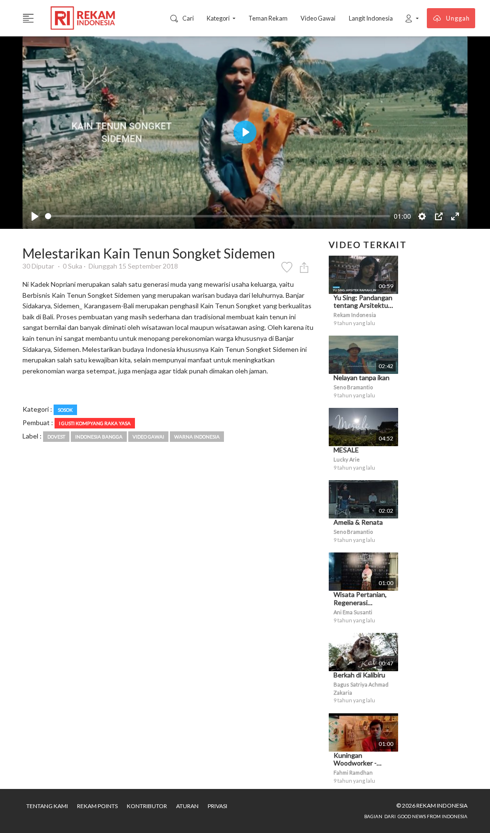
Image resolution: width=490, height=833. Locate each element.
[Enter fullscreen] (455, 216)
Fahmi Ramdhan (353, 772)
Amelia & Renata (358, 522)
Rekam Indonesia (355, 315)
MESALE (346, 450)
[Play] (35, 216)
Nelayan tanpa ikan (362, 377)
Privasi (217, 806)
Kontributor (147, 806)
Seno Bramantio (353, 387)
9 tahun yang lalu (354, 323)
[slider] (217, 216)
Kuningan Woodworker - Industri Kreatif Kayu (357, 767)
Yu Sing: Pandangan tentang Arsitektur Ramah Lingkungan (363, 305)
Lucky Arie (347, 459)
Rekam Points (97, 806)
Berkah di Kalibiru (359, 675)
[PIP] (438, 216)
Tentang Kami (47, 806)
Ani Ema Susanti (353, 612)
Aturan (187, 806)
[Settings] (422, 216)
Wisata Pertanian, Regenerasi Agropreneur (360, 602)
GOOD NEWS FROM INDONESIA (433, 816)
